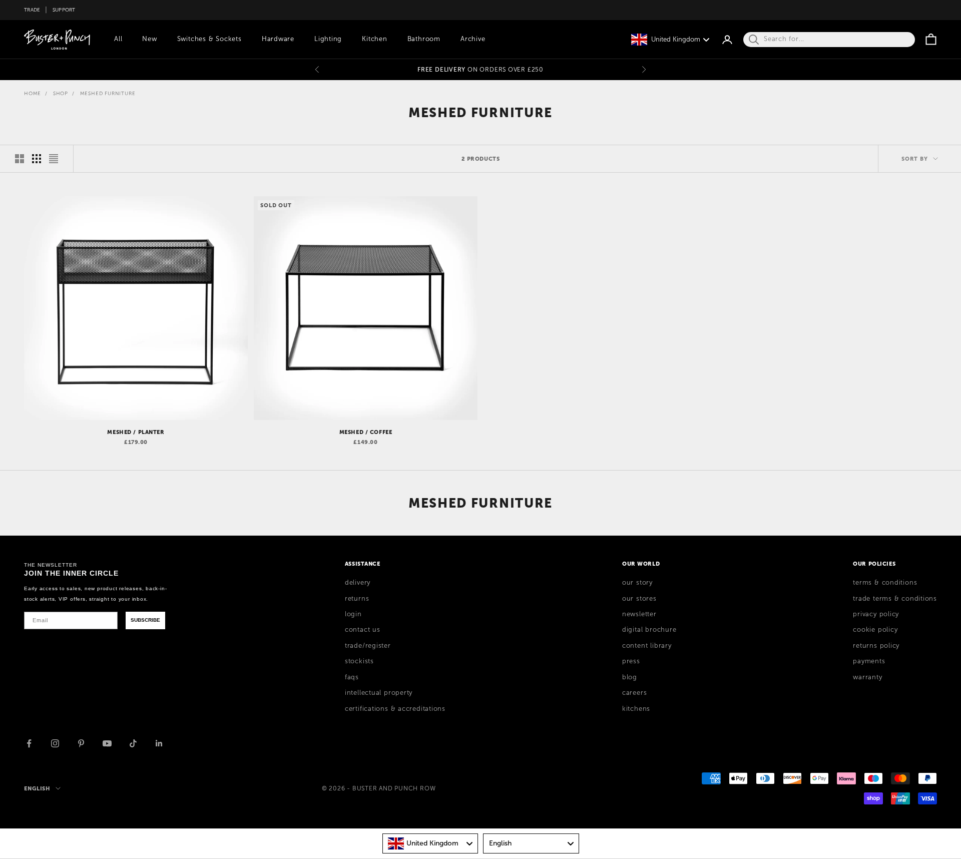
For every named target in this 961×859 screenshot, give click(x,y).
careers (634, 692)
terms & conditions (885, 582)
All (118, 39)
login (353, 614)
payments (869, 661)
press (631, 661)
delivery (357, 582)
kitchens (636, 708)
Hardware (278, 39)
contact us (362, 629)
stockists (359, 661)
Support (64, 10)
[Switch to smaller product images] (36, 158)
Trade (32, 10)
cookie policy (875, 629)
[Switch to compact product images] (53, 158)
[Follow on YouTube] (107, 743)
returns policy (876, 645)
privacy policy (876, 614)
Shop (60, 93)
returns (357, 598)
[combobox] (430, 843)
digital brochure (649, 629)
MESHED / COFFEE (365, 432)
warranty (867, 677)
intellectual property (378, 692)
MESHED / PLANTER (135, 432)
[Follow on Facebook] (29, 743)
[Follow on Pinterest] (81, 743)
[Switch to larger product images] (19, 158)
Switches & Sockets (209, 39)
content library (647, 645)
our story (637, 582)
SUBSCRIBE (145, 620)
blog (629, 677)
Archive (472, 39)
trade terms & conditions (895, 598)
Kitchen (374, 39)
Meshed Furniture (108, 93)
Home (32, 93)
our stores (639, 598)
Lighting (328, 39)
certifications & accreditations (395, 708)
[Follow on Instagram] (55, 743)
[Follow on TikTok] (133, 743)
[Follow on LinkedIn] (159, 743)
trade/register (368, 645)
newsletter (639, 614)
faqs (352, 677)
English (37, 788)
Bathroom (423, 39)
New (149, 39)
